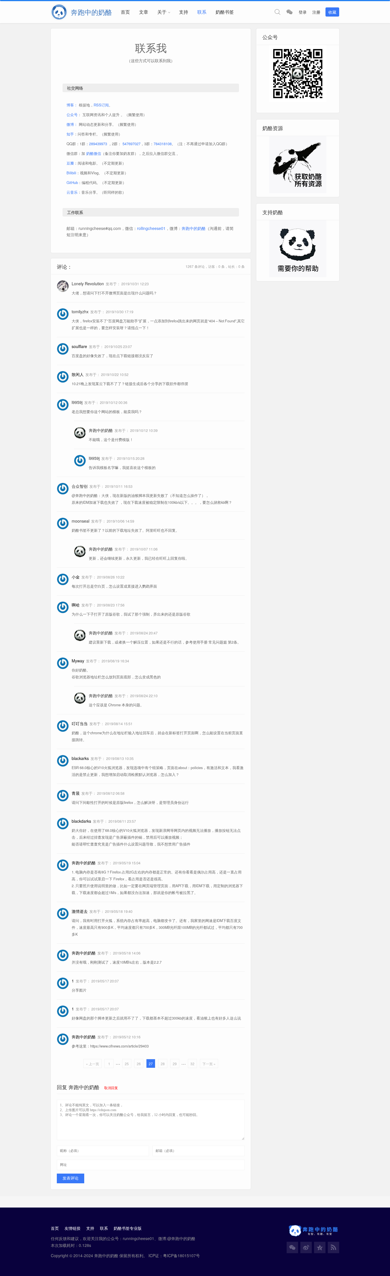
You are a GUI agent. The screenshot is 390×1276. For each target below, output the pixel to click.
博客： (72, 105)
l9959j (77, 402)
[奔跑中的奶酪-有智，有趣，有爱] (61, 12)
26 (139, 1063)
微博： (72, 124)
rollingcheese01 (151, 228)
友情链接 (73, 1228)
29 (175, 1063)
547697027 (131, 143)
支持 (183, 12)
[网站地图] (333, 1247)
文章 (143, 12)
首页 (125, 12)
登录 (303, 12)
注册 (316, 12)
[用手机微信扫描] (289, 12)
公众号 (72, 114)
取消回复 (111, 1087)
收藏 (332, 12)
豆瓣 (70, 163)
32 (192, 1063)
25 (127, 1063)
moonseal (80, 521)
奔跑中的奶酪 (194, 228)
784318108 (163, 143)
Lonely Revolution (88, 283)
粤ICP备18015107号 (181, 1255)
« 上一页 (92, 1063)
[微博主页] (306, 1247)
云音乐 (72, 192)
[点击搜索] (277, 12)
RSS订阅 (101, 105)
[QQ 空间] (319, 1247)
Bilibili (71, 172)
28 (163, 1063)
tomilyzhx (80, 311)
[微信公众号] (292, 1247)
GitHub (72, 182)
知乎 (70, 134)
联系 (201, 12)
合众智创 (80, 486)
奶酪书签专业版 (128, 1228)
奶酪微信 (93, 153)
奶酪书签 (225, 12)
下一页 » (209, 1063)
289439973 (98, 143)
